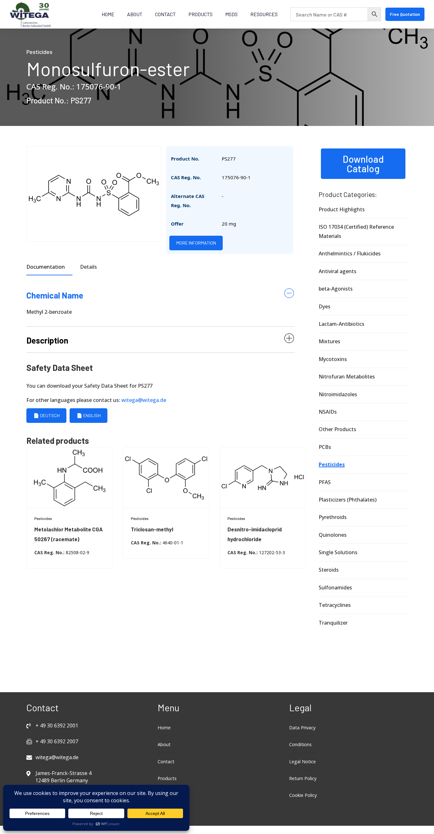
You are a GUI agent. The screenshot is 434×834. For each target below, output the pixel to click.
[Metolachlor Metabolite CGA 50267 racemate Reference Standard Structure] (69, 477)
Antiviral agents (337, 271)
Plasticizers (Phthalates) (347, 499)
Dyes (324, 306)
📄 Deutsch (46, 415)
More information (196, 243)
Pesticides (39, 51)
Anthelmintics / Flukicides (350, 253)
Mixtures (329, 341)
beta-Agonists (336, 288)
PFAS (325, 482)
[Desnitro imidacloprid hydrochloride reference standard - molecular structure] (263, 477)
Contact (165, 14)
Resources (264, 14)
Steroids (329, 569)
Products (200, 14)
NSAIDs (328, 411)
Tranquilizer (333, 622)
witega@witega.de (143, 400)
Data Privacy (302, 728)
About (134, 14)
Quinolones (333, 534)
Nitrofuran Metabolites (347, 376)
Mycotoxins (333, 359)
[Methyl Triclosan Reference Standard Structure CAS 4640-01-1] (166, 477)
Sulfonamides (335, 587)
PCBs (325, 446)
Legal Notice (302, 761)
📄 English (89, 415)
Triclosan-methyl (152, 529)
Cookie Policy (303, 795)
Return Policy (302, 778)
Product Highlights (342, 209)
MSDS (231, 14)
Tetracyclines (335, 604)
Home (108, 14)
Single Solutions (338, 552)
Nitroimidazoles (338, 394)
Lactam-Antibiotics (341, 323)
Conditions (300, 744)
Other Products (337, 429)
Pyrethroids (333, 517)
